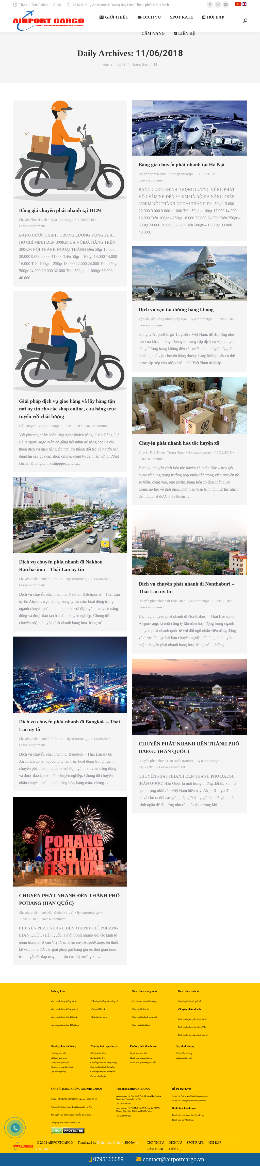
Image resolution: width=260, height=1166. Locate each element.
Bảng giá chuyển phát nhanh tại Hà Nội (181, 164)
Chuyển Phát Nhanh (33, 220)
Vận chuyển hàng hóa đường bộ (104, 1001)
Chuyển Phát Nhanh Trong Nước (162, 452)
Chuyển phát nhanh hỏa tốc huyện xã (179, 443)
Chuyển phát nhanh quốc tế (189, 1001)
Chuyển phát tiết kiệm (141, 1025)
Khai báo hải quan (99, 1017)
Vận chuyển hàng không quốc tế (64, 1009)
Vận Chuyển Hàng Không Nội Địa (162, 319)
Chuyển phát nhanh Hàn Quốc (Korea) (166, 761)
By (62, 220)
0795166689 (108, 1159)
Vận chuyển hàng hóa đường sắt (64, 1017)
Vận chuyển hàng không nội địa (64, 1001)
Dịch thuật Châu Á (110, 1142)
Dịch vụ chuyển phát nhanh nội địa (192, 1019)
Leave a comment (32, 226)
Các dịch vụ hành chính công (144, 1001)
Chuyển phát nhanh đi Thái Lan (41, 579)
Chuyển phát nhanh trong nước (145, 1017)
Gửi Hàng (26, 426)
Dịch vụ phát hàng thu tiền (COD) (192, 1027)
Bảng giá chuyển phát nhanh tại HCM (60, 210)
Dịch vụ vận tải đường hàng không (176, 309)
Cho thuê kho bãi (98, 1009)
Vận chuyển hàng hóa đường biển (65, 1025)
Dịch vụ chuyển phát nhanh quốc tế (193, 1035)
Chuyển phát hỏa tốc (140, 1009)
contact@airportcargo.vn (173, 1159)
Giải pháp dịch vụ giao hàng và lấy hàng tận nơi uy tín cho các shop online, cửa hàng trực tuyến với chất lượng (68, 408)
